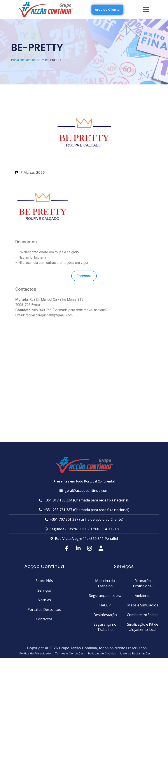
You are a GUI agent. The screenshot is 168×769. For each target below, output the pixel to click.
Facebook (84, 276)
